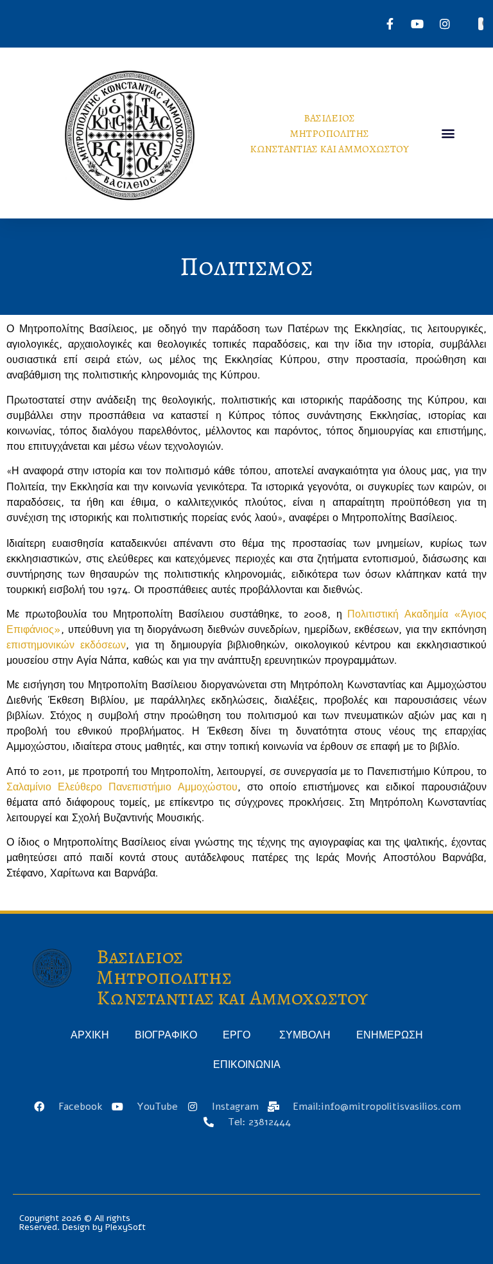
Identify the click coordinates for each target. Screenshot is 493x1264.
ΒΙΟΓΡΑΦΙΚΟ (166, 1035)
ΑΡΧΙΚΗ (90, 1035)
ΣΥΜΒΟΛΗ (305, 1035)
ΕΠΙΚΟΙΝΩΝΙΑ (247, 1065)
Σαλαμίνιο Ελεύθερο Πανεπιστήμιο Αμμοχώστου (122, 787)
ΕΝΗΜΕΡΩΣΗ (389, 1035)
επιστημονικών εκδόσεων (66, 645)
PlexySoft (125, 1227)
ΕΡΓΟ (238, 1035)
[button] (447, 133)
